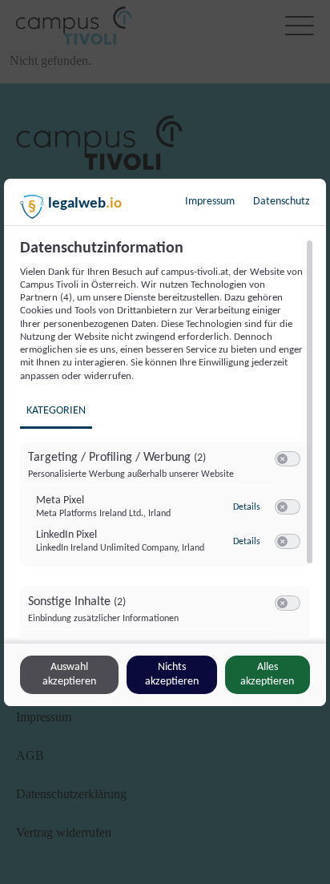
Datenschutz (281, 202)
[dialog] (165, 442)
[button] (282, 459)
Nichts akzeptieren (172, 674)
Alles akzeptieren (267, 674)
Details (246, 507)
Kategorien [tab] (56, 411)
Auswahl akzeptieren (69, 674)
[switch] (287, 459)
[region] (167, 439)
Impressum (210, 202)
